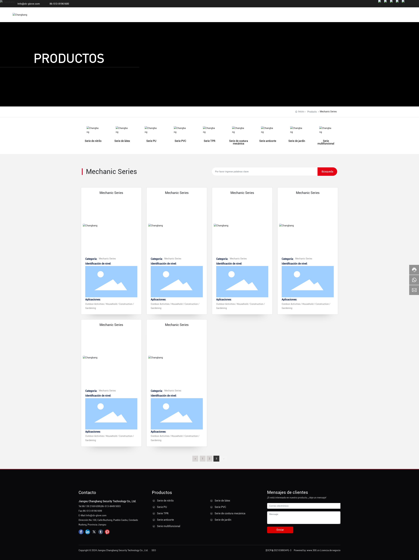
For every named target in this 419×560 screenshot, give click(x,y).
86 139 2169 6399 (91, 506)
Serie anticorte (267, 140)
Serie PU (151, 140)
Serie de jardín (296, 140)
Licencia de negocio (330, 550)
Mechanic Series (111, 193)
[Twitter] (94, 531)
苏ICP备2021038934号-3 (278, 550)
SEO (154, 550)
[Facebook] (81, 531)
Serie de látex (122, 140)
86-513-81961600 (59, 3)
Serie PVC (180, 140)
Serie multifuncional (326, 142)
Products (312, 111)
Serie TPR (209, 140)
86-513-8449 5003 (111, 506)
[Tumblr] (100, 531)
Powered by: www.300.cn (307, 550)
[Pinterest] (107, 531)
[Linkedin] (87, 531)
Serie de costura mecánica (238, 142)
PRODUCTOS (69, 57)
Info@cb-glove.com (29, 3)
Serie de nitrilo (93, 140)
